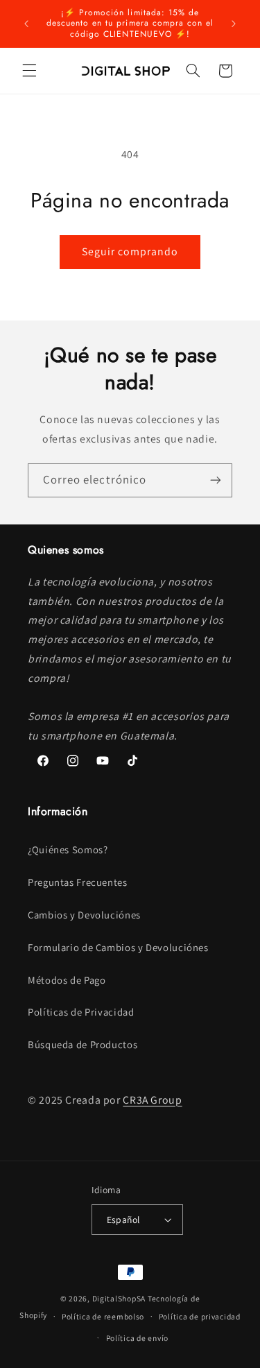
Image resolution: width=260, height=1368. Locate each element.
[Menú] (29, 71)
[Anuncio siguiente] (233, 23)
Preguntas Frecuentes (78, 882)
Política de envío (137, 1338)
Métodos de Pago (66, 979)
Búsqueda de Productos (82, 1044)
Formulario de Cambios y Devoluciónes (118, 947)
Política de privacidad (200, 1316)
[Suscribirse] (216, 480)
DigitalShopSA (119, 1298)
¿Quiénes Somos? (67, 849)
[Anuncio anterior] (26, 23)
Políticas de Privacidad (81, 1011)
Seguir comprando (130, 251)
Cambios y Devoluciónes (84, 914)
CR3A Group (152, 1100)
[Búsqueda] (193, 71)
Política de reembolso (103, 1316)
